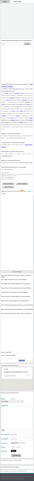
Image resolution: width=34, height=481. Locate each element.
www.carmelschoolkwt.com (7, 169)
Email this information (8, 183)
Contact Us (16, 478)
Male (14, 447)
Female (18, 447)
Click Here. (24, 471)
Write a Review (8, 187)
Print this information (22, 183)
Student (28, 104)
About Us (3, 478)
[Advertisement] (17, 21)
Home (5, 1)
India (18, 106)
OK (27, 375)
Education (17, 93)
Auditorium (3, 115)
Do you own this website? (10, 375)
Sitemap (22, 478)
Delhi (2, 104)
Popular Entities (17, 1)
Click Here (28, 191)
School (6, 93)
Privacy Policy (9, 478)
